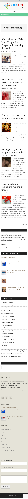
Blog (2, 432)
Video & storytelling (6, 325)
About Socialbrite (6, 429)
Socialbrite (14, 6)
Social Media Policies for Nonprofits (11, 356)
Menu (15, 11)
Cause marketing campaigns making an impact (12, 186)
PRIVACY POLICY (14, 495)
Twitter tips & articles (7, 322)
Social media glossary (7, 311)
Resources (4, 345)
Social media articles (7, 328)
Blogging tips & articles (7, 331)
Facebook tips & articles (8, 319)
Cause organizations (7, 313)
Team (2, 441)
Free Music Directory (7, 305)
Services (3, 438)
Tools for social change (7, 342)
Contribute (4, 444)
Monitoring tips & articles (8, 333)
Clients (3, 435)
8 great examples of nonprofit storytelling (12, 351)
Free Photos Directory (7, 302)
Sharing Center (5, 308)
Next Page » (24, 224)
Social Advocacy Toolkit (7, 339)
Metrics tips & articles (7, 336)
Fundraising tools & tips (7, 316)
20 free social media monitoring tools (11, 354)
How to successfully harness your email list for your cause (12, 82)
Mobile (3, 348)
